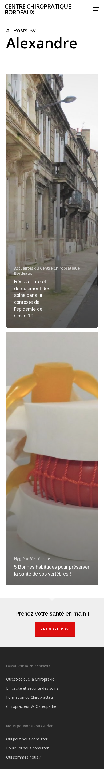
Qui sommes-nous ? (23, 757)
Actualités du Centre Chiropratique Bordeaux (47, 271)
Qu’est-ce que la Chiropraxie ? (31, 679)
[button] (96, 9)
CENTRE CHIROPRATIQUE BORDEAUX (38, 9)
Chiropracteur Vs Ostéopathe (31, 706)
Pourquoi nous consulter (27, 748)
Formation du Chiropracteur (30, 697)
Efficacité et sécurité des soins (32, 688)
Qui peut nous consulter (26, 738)
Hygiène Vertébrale (32, 558)
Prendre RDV (55, 629)
